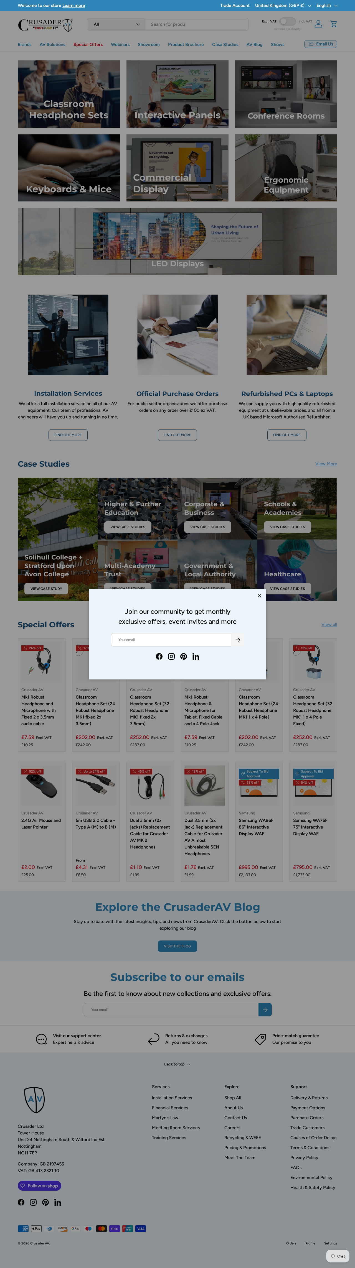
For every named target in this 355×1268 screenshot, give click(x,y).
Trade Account (235, 5)
